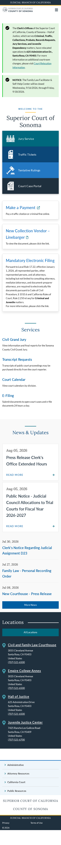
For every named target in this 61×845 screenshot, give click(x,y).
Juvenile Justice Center (25, 722)
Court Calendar (13, 379)
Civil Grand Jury (14, 339)
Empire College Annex (24, 671)
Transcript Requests (17, 359)
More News (30, 604)
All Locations (30, 632)
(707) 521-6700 (16, 739)
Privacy (5, 822)
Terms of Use (36, 822)
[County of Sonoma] (17, 11)
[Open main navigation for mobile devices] (56, 9)
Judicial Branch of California (30, 2)
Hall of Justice (18, 696)
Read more (14, 474)
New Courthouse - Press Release (27, 594)
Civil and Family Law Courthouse (32, 645)
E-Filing (8, 395)
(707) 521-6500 (16, 662)
